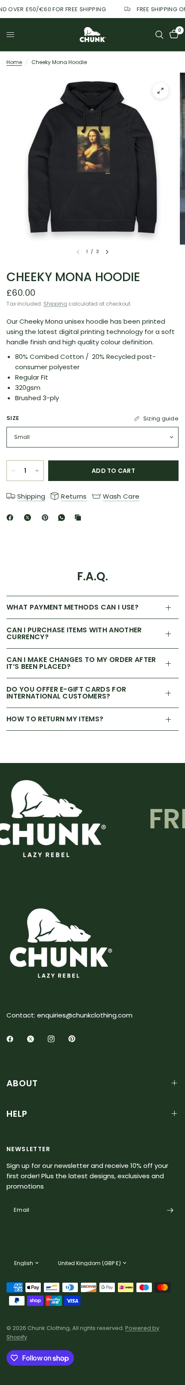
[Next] (107, 252)
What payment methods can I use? (72, 607)
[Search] (159, 34)
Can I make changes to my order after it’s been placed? (81, 663)
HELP (17, 1114)
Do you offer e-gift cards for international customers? (66, 692)
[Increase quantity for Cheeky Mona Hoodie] (37, 471)
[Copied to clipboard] (79, 517)
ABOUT (22, 1083)
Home (14, 62)
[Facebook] (11, 517)
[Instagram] (57, 1039)
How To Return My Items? (54, 719)
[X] (29, 517)
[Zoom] (160, 91)
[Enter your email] (170, 1210)
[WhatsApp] (63, 517)
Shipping (55, 303)
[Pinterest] (47, 517)
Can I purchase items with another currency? (74, 633)
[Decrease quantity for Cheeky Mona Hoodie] (13, 471)
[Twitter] (36, 1039)
